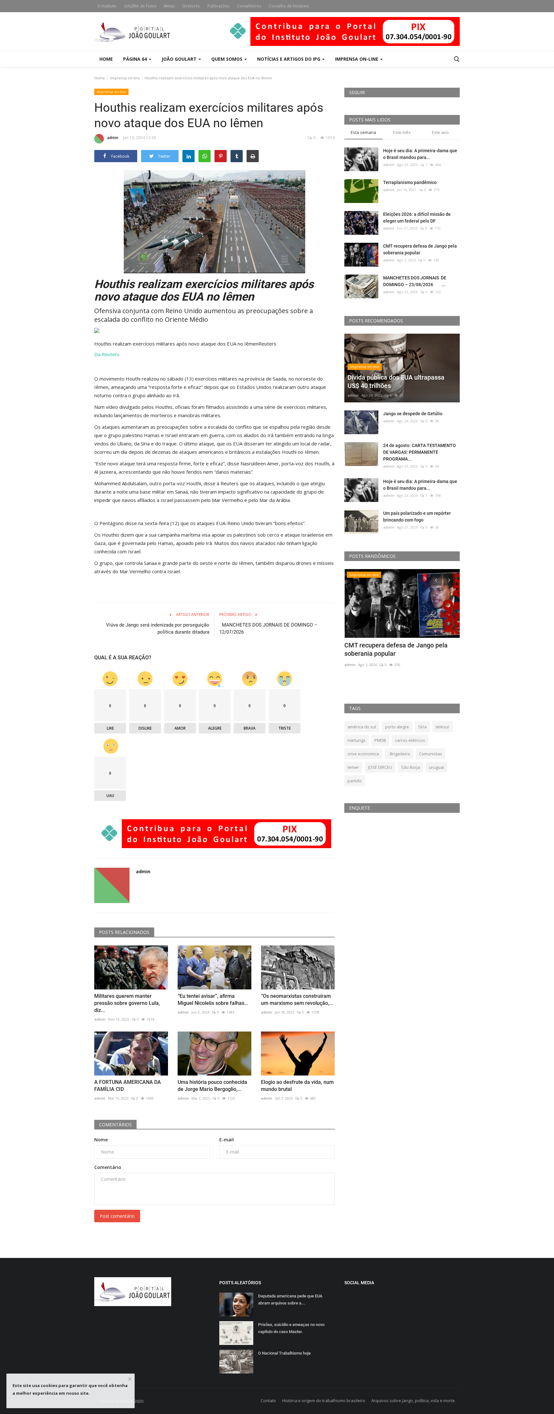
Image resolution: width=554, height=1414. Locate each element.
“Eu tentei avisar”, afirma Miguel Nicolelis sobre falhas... (213, 999)
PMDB (380, 740)
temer (353, 767)
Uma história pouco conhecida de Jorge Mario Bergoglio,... (212, 1085)
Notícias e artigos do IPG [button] (289, 59)
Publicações (218, 6)
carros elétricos (410, 740)
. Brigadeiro (399, 754)
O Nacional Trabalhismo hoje (284, 1353)
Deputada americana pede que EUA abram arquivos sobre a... (290, 1299)
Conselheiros (249, 6)
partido (355, 781)
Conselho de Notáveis (289, 6)
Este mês (402, 132)
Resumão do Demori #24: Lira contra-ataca (397, 649)
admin (112, 137)
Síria (422, 727)
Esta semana (363, 132)
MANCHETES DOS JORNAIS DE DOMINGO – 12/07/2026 (268, 628)
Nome (101, 1140)
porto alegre (397, 727)
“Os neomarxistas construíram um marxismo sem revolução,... (297, 999)
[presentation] (436, 579)
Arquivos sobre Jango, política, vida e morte (413, 1400)
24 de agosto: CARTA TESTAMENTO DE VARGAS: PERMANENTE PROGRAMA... (419, 452)
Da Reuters (107, 354)
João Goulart (180, 59)
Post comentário (117, 1216)
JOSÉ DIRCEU (380, 767)
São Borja (410, 767)
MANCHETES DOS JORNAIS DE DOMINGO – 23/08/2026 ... (414, 281)
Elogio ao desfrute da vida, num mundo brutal (297, 1085)
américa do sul (362, 727)
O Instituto (106, 6)
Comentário (107, 1167)
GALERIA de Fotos (140, 6)
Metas (169, 6)
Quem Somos (227, 59)
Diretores (191, 6)
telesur (442, 727)
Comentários (115, 1124)
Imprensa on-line (125, 77)
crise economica (363, 754)
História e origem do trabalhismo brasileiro (323, 1400)
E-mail (226, 1140)
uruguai (436, 767)
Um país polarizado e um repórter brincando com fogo (417, 517)
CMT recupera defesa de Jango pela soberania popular (420, 249)
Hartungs (356, 740)
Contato (268, 1400)
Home (106, 59)
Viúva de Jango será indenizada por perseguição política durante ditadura (157, 628)
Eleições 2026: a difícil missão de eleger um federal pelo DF (417, 218)
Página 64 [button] (135, 59)
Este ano (440, 132)
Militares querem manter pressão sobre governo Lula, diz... (127, 1003)
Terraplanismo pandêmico (410, 182)
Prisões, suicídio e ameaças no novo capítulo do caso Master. (291, 1328)
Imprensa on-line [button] (357, 59)
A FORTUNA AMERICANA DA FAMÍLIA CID (127, 1085)
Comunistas (430, 754)
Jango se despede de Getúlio (412, 413)
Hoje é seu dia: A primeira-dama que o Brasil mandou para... (420, 154)
